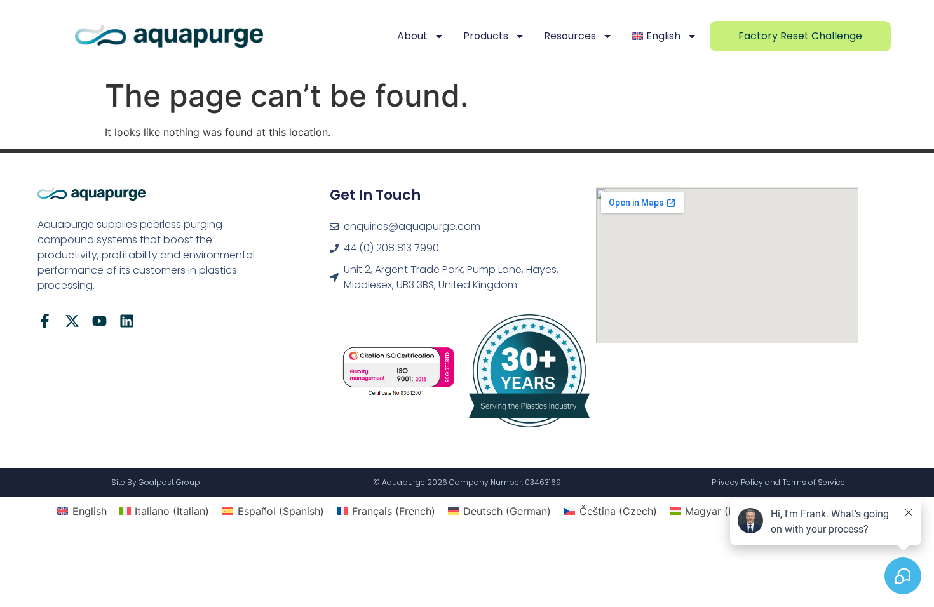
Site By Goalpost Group (155, 482)
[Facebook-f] (44, 321)
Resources (570, 36)
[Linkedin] (126, 321)
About (412, 36)
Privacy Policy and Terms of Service (778, 482)
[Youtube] (99, 321)
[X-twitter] (72, 321)
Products (485, 36)
